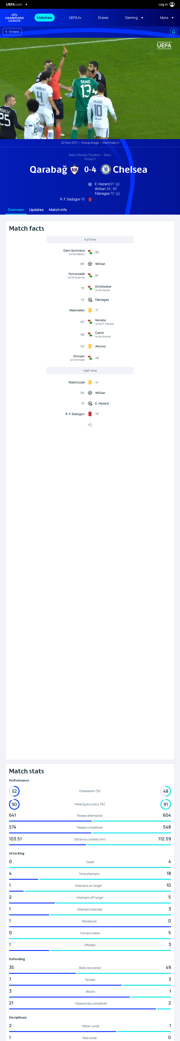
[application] (90, 88)
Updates (36, 210)
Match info (58, 210)
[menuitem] (47, 17)
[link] (44, 17)
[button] (134, 17)
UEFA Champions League (14, 17)
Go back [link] (14, 31)
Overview (16, 210)
